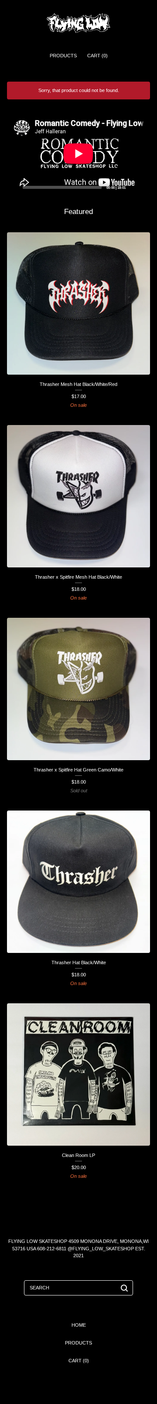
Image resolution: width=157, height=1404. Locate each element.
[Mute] (132, 187)
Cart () (97, 55)
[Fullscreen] (142, 187)
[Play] (14, 187)
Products (63, 55)
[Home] (78, 23)
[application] (78, 153)
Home (79, 1325)
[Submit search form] (124, 1288)
